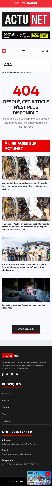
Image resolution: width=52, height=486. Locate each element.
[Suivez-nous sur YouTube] (17, 374)
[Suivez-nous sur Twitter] (7, 374)
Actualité (6, 394)
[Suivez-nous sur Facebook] (2, 374)
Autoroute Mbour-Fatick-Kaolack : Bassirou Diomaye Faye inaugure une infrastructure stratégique (24, 267)
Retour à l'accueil (26, 329)
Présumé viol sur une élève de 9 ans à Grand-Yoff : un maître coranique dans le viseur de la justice (25, 186)
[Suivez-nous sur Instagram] (12, 374)
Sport (4, 414)
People (5, 400)
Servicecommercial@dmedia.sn (17, 454)
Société (5, 407)
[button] (43, 51)
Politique (6, 421)
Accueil (5, 73)
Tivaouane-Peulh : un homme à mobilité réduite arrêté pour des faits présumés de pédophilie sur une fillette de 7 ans (25, 227)
